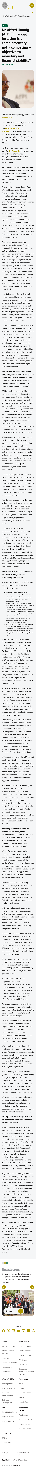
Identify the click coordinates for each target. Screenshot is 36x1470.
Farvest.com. (7, 117)
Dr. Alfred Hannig (16, 151)
